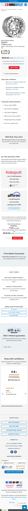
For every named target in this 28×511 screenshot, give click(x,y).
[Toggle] (3, 73)
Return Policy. (18, 497)
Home (2, 9)
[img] (14, 375)
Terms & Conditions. (9, 497)
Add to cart (14, 67)
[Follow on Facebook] (11, 451)
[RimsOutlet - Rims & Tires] (14, 4)
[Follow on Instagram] (15, 451)
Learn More (14, 83)
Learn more (21, 61)
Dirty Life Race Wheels (11, 9)
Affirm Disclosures (14, 502)
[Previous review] (2, 394)
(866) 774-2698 (17, 443)
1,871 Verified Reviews (14, 377)
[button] (2, 4)
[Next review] (25, 394)
